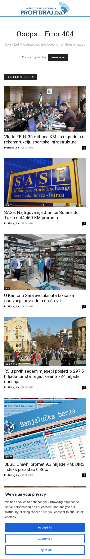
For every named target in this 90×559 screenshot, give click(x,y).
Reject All (45, 550)
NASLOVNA (11, 364)
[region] (45, 523)
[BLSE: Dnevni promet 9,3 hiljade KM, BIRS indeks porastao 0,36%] (45, 428)
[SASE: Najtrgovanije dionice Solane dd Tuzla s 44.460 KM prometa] (45, 182)
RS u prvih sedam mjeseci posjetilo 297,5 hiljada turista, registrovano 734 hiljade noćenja (44, 376)
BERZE (8, 205)
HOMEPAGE (58, 57)
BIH (7, 129)
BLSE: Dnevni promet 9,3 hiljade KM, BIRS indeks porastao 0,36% (44, 467)
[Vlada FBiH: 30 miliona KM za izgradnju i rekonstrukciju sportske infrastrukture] (45, 109)
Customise (45, 538)
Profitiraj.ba (11, 147)
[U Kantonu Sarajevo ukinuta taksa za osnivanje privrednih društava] (45, 262)
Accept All (45, 527)
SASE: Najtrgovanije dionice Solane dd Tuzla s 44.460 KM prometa (41, 215)
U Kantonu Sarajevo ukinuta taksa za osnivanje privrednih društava (39, 298)
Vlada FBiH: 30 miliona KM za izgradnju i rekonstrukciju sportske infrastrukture (43, 139)
